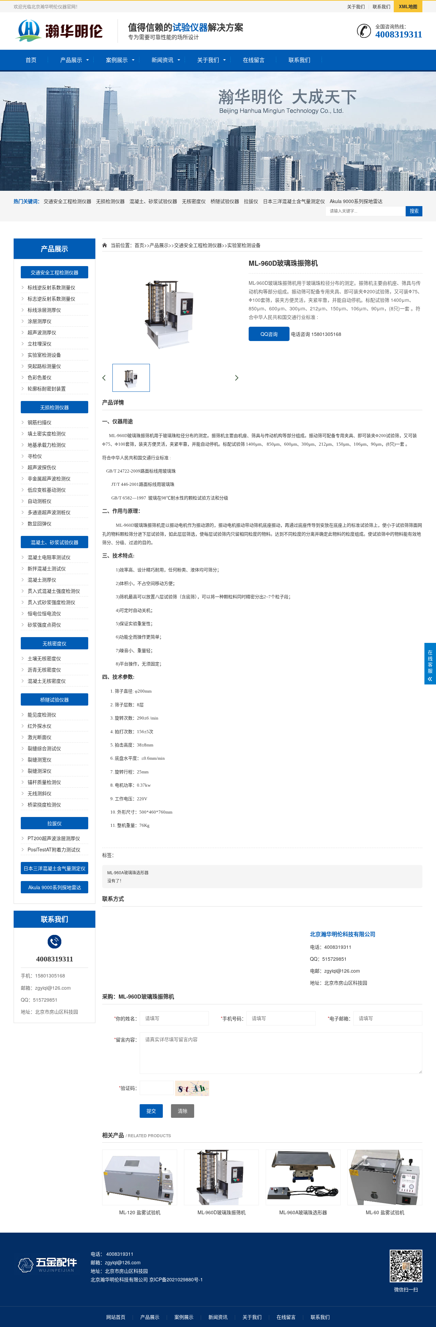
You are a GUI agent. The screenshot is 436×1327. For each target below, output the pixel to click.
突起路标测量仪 (44, 365)
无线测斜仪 (39, 793)
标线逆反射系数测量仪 (51, 287)
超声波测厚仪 (42, 332)
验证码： (129, 1087)
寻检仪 (35, 455)
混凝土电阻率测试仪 (49, 557)
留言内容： (127, 1039)
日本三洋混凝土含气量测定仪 (294, 201)
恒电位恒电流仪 (44, 613)
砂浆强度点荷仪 (44, 624)
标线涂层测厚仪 (44, 309)
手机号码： (233, 1018)
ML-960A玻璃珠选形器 (128, 872)
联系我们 (381, 6)
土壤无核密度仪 (44, 658)
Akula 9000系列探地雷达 (356, 201)
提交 (151, 1111)
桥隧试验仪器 (225, 201)
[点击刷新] (192, 1088)
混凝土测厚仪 (42, 579)
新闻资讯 (162, 60)
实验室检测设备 (44, 354)
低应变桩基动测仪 (47, 489)
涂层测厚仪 (39, 321)
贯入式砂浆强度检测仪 (51, 602)
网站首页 (115, 1316)
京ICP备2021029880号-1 (176, 1279)
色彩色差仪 (39, 377)
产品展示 (71, 60)
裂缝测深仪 (39, 770)
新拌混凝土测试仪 (47, 568)
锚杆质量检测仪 (44, 781)
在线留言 (254, 60)
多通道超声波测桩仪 (49, 512)
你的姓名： (127, 1018)
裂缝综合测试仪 (44, 748)
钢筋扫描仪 (39, 422)
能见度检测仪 (42, 714)
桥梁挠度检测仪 (44, 804)
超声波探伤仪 (42, 467)
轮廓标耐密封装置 (47, 388)
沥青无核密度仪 (44, 669)
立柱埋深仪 (39, 343)
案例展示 (117, 60)
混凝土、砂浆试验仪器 (153, 201)
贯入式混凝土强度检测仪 (54, 590)
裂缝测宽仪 (39, 759)
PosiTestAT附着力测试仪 (54, 849)
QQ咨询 (269, 333)
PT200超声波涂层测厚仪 (54, 838)
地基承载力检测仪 (47, 444)
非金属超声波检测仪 (49, 478)
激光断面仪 (39, 737)
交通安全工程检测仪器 (67, 201)
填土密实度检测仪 (47, 433)
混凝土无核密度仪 (47, 680)
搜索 (414, 211)
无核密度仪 (194, 201)
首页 (31, 60)
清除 (182, 1111)
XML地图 (408, 6)
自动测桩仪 (39, 500)
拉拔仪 (251, 201)
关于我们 (356, 6)
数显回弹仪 (39, 523)
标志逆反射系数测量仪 (51, 298)
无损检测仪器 (110, 201)
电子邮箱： (340, 1018)
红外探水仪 (39, 725)
